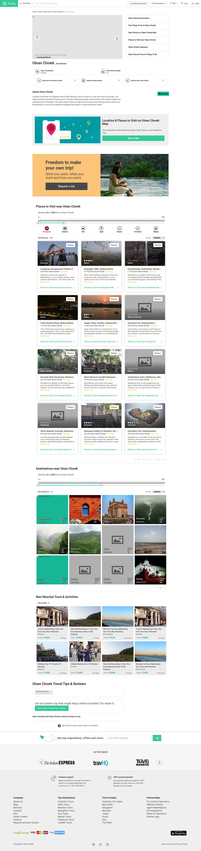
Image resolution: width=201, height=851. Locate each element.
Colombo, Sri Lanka (112, 801)
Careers (17, 819)
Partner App (153, 816)
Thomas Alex (42, 57)
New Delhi (107, 804)
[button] (174, 3)
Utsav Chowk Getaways (138, 47)
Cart (186, 3)
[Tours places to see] (9, 3)
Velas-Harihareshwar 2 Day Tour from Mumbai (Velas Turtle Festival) (83, 631)
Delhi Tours (63, 804)
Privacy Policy (182, 844)
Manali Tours (64, 816)
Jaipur (105, 813)
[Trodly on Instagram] (100, 844)
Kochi (105, 816)
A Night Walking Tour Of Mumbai (84, 664)
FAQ (15, 813)
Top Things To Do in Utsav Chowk (142, 25)
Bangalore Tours (66, 810)
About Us (18, 801)
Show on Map (133, 138)
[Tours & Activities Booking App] (143, 833)
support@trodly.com (78, 783)
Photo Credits (20, 816)
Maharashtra (47, 12)
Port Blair (107, 822)
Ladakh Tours (65, 822)
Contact (17, 810)
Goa (104, 819)
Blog (15, 804)
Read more (44, 282)
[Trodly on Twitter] (107, 844)
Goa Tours (63, 813)
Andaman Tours (66, 819)
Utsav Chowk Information (138, 18)
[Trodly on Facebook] (93, 844)
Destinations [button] (159, 3)
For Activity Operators (138, 3)
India (40, 12)
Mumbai (106, 810)
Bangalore (107, 807)
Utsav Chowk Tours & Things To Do (142, 54)
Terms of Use (166, 844)
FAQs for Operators (156, 813)
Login (196, 3)
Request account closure (26, 822)
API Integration (154, 810)
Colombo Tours (66, 801)
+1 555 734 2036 (76, 786)
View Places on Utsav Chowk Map (142, 32)
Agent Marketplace (156, 807)
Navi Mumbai (58, 12)
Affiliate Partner (155, 804)
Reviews (17, 807)
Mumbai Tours (65, 807)
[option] (77, 37)
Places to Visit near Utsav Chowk (142, 40)
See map (64, 272)
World (34, 12)
